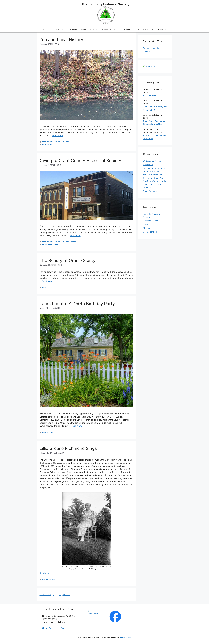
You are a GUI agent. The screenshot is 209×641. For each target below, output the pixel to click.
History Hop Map (150, 95)
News (67, 142)
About (160, 29)
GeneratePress (125, 637)
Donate (146, 51)
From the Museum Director (53, 142)
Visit (45, 29)
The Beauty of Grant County (67, 260)
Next (66, 594)
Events (57, 29)
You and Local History (61, 39)
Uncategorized (48, 288)
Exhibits (126, 29)
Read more (57, 135)
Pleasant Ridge (108, 29)
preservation (53, 244)
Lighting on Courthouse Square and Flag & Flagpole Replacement (154, 171)
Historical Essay (48, 580)
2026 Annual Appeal (152, 161)
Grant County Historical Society (105, 4)
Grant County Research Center (81, 29)
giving (44, 244)
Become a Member (151, 48)
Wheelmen (148, 164)
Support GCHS (144, 29)
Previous (45, 594)
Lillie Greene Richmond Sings (68, 448)
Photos (73, 242)
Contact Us (54, 628)
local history (47, 145)
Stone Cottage (150, 191)
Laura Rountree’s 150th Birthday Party (77, 303)
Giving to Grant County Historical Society (80, 160)
